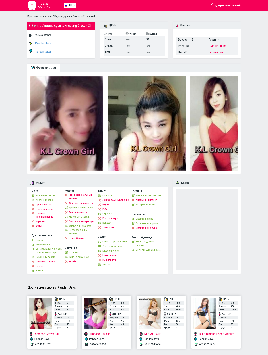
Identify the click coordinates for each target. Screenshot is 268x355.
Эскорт (40, 240)
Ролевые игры (110, 218)
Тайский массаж (78, 212)
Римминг (40, 270)
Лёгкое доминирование (115, 200)
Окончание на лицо (146, 228)
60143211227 (207, 344)
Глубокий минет (111, 250)
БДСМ (105, 204)
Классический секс (46, 195)
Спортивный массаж (80, 225)
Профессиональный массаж (80, 196)
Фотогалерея (46, 68)
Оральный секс (44, 204)
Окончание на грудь (147, 223)
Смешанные (217, 46)
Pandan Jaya (42, 43)
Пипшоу (40, 266)
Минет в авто (110, 255)
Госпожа (107, 195)
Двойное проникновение (44, 215)
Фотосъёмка (43, 244)
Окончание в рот (145, 218)
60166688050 (98, 344)
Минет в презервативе (115, 241)
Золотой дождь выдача (145, 243)
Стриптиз (74, 252)
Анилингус (108, 264)
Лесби (72, 261)
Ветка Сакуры (77, 238)
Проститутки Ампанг (39, 16)
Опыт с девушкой (112, 246)
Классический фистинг (148, 195)
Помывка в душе (45, 261)
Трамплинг (108, 227)
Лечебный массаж (79, 216)
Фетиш (39, 225)
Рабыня (106, 209)
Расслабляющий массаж (78, 232)
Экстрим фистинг (145, 204)
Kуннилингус (109, 259)
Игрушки (40, 221)
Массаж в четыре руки (82, 221)
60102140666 (153, 344)
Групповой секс (44, 209)
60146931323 (43, 35)
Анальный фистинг (146, 200)
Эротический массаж (81, 203)
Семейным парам (45, 257)
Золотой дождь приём (148, 249)
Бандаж (106, 222)
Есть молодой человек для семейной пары (49, 250)
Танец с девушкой (79, 257)
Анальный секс (44, 200)
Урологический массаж (82, 207)
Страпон (107, 213)
